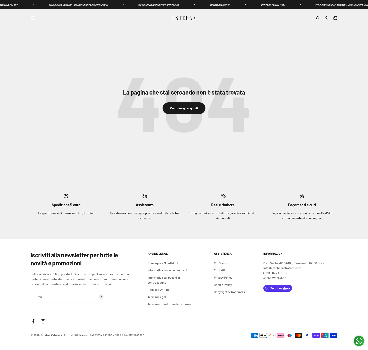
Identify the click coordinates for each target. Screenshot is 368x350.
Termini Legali (157, 297)
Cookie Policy (223, 285)
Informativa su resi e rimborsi (167, 270)
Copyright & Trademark (229, 292)
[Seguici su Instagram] (43, 321)
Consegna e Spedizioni (163, 263)
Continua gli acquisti (184, 108)
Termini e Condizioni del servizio (169, 304)
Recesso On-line (159, 289)
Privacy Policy (223, 277)
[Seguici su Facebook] (33, 321)
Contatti (219, 270)
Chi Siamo (220, 263)
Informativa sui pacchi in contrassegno (164, 280)
